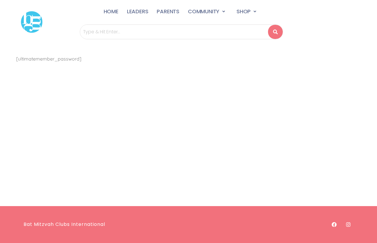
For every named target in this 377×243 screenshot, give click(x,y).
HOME (111, 11)
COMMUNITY (203, 11)
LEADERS (137, 11)
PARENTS (168, 11)
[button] (208, 11)
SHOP (244, 11)
